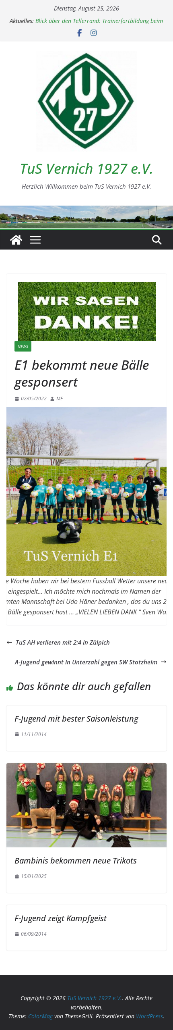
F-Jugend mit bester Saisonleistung (76, 718)
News (23, 346)
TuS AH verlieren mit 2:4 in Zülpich (63, 642)
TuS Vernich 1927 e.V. (86, 168)
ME (59, 398)
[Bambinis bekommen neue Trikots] (86, 768)
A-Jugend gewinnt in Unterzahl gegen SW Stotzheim (86, 662)
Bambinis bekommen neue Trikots (75, 860)
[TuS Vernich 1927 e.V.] (16, 240)
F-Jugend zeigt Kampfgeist (60, 918)
